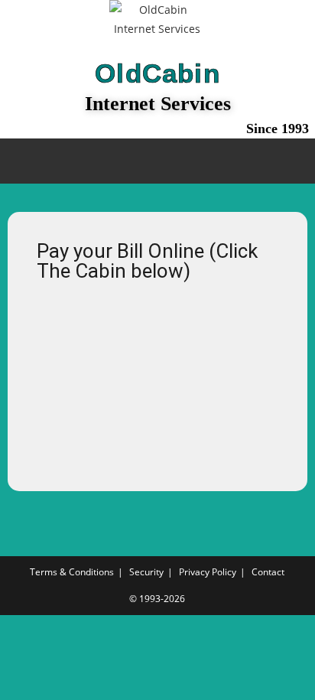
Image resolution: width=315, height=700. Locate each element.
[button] (157, 161)
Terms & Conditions (72, 571)
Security (146, 571)
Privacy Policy (207, 571)
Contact (268, 571)
